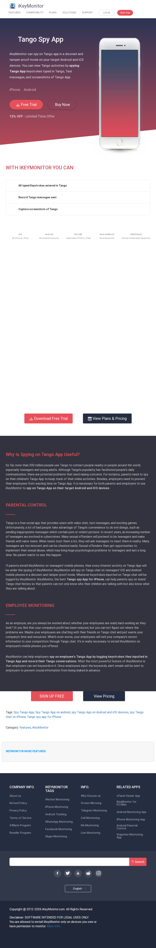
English (78, 888)
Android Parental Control (127, 827)
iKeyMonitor (40, 727)
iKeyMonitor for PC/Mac (126, 803)
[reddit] (88, 873)
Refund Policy (18, 803)
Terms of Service (20, 818)
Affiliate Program (20, 825)
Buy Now (62, 104)
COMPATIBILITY (34, 12)
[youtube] (78, 873)
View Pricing (104, 696)
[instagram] (98, 873)
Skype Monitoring (56, 836)
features (25, 727)
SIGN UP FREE (52, 696)
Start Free (125, 12)
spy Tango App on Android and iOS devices (100, 712)
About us (15, 795)
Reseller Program (20, 832)
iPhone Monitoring (56, 807)
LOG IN (106, 12)
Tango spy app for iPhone (44, 717)
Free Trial (28, 104)
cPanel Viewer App (128, 795)
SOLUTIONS (69, 12)
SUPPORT (87, 12)
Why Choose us (91, 795)
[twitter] (68, 873)
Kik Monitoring (90, 825)
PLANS (53, 12)
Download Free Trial (50, 418)
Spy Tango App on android (52, 712)
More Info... (54, 926)
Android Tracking (55, 814)
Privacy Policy (18, 810)
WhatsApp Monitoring (59, 821)
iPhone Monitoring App (131, 819)
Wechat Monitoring (57, 799)
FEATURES (15, 12)
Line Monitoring (90, 832)
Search (139, 862)
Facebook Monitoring (58, 829)
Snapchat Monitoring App (130, 836)
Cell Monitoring (90, 818)
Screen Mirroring (91, 803)
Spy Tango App (24, 712)
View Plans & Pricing (109, 418)
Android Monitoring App (131, 812)
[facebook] (57, 873)
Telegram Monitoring (94, 810)
